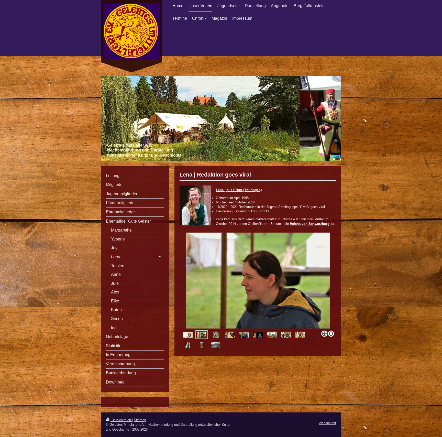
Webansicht (327, 423)
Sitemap (140, 420)
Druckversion (121, 420)
